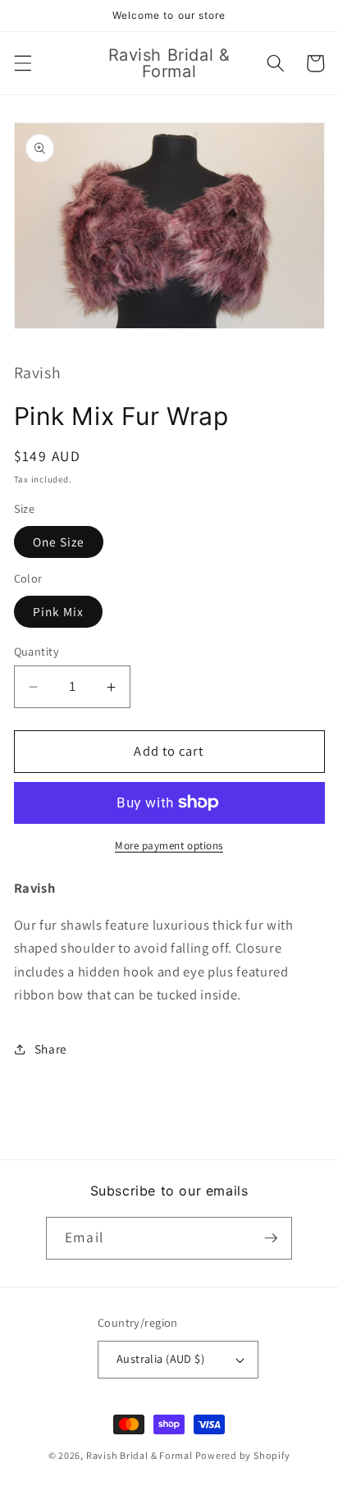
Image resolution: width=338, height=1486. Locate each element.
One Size (59, 541)
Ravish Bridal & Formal (140, 1455)
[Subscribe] (270, 1238)
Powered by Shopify (242, 1455)
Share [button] (50, 1048)
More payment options (169, 846)
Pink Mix (58, 611)
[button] (22, 63)
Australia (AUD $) (160, 1358)
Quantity (37, 651)
